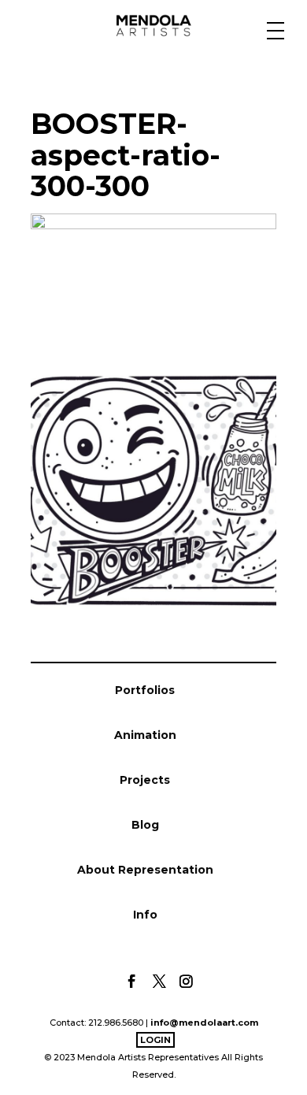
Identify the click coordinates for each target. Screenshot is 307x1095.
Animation (145, 735)
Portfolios (145, 690)
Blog (145, 825)
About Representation (145, 870)
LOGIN (155, 1039)
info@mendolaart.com (204, 1022)
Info (145, 915)
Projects (145, 780)
